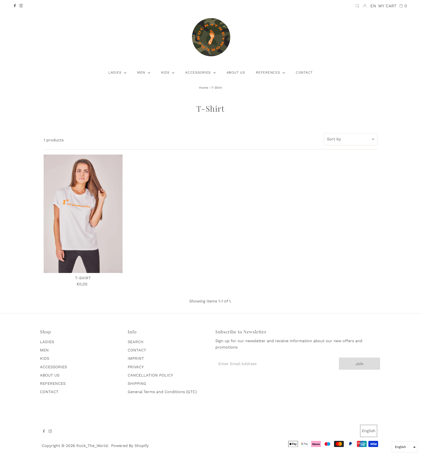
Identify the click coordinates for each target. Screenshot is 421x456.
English (368, 430)
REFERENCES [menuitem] (268, 72)
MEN (44, 350)
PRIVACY (136, 367)
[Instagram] (21, 6)
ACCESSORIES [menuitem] (198, 72)
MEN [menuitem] (142, 72)
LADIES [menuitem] (115, 72)
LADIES (47, 342)
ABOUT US (49, 375)
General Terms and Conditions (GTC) (162, 391)
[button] (404, 447)
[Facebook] (15, 6)
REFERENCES (53, 383)
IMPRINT (136, 358)
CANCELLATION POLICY (150, 375)
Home (203, 87)
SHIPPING (137, 383)
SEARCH (136, 342)
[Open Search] (357, 6)
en (373, 5)
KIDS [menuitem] (166, 72)
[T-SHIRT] (83, 214)
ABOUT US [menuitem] (236, 72)
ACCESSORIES (53, 367)
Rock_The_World (92, 445)
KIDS (44, 358)
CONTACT (49, 391)
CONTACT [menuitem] (304, 72)
